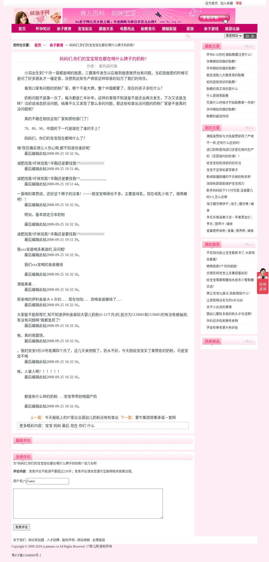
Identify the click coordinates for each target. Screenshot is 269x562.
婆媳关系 (106, 29)
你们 (82, 426)
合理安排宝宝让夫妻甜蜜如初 (226, 273)
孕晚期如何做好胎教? (221, 61)
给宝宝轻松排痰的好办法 (223, 163)
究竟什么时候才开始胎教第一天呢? (230, 103)
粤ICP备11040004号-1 (26, 555)
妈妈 (57, 426)
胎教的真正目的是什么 (222, 89)
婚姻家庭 (169, 29)
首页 (22, 29)
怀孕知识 (43, 29)
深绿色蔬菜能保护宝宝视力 (225, 184)
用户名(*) (19, 481)
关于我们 (19, 540)
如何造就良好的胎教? (221, 82)
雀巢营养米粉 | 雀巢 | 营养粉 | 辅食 (230, 231)
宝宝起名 (85, 29)
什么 (91, 426)
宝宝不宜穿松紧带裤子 (222, 170)
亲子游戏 (211, 29)
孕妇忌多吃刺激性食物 (222, 321)
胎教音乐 (148, 29)
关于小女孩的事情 (219, 307)
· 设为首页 (211, 3)
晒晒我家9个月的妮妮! (221, 266)
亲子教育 (64, 29)
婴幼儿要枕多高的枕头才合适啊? (229, 314)
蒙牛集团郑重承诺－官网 (155, 418)
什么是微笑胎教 (217, 96)
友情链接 (98, 540)
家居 (190, 29)
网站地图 (83, 540)
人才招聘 (53, 540)
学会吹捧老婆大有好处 (222, 328)
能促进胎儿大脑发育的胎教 (225, 75)
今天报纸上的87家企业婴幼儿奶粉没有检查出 (81, 418)
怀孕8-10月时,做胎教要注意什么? (229, 55)
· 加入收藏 (226, 3)
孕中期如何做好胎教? (221, 109)
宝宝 (49, 426)
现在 (74, 426)
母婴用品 (127, 29)
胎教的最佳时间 (217, 116)
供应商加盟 (36, 540)
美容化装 (232, 29)
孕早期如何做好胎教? (221, 68)
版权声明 (68, 540)
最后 (65, 426)
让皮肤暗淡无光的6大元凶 (224, 300)
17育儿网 (92, 546)
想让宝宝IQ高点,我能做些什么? (228, 293)
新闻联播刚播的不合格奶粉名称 (228, 177)
